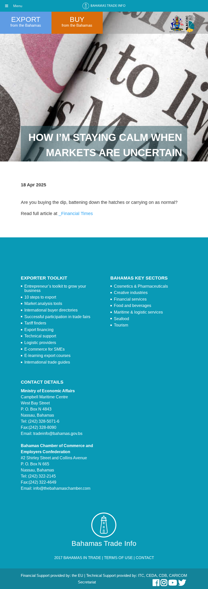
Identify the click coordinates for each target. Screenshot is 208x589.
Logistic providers (40, 342)
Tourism (121, 325)
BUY (77, 19)
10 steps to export (40, 297)
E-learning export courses (47, 355)
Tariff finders (35, 323)
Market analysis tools (43, 303)
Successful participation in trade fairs (57, 317)
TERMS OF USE (118, 557)
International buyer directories (51, 310)
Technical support (40, 336)
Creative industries (131, 292)
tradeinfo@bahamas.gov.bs (57, 433)
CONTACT (145, 557)
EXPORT (25, 19)
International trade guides (47, 362)
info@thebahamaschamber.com (61, 488)
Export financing (39, 330)
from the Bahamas (25, 25)
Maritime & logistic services (138, 312)
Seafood (121, 319)
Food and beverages (132, 305)
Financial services (130, 299)
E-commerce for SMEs (44, 349)
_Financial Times (76, 213)
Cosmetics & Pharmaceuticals (141, 286)
